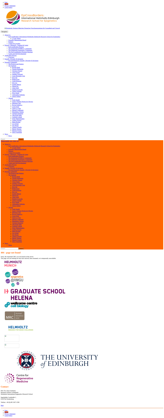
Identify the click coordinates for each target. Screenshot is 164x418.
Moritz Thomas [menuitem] (16, 129)
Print (6, 2)
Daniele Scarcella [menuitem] (17, 89)
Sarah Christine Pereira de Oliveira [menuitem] (22, 101)
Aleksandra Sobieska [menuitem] (18, 95)
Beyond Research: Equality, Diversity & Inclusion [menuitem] (23, 60)
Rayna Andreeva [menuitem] (17, 105)
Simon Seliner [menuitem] (16, 96)
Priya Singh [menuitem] (15, 93)
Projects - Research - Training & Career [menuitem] (16, 45)
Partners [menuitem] (10, 42)
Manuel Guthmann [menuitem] (17, 110)
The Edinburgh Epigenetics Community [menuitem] (20, 50)
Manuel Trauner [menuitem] (17, 130)
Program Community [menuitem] (11, 62)
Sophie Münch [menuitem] (16, 84)
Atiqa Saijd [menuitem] (15, 88)
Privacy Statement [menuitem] (10, 6)
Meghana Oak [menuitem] (16, 103)
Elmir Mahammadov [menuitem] (18, 119)
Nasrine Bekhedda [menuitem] (17, 69)
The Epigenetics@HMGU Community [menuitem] (20, 48)
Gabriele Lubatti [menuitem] (17, 117)
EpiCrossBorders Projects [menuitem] (16, 47)
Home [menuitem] (6, 4)
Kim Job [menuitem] (14, 78)
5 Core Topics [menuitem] (16, 38)
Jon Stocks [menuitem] (15, 125)
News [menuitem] (6, 134)
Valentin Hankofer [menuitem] (17, 113)
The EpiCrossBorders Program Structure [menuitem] (20, 52)
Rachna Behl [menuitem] (16, 67)
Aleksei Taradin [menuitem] (17, 127)
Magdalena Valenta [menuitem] (18, 112)
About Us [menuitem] (7, 35)
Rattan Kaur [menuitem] (15, 79)
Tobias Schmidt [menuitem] (16, 91)
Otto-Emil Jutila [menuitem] (17, 115)
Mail (2, 405)
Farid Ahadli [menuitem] (16, 100)
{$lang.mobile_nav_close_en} (10, 141)
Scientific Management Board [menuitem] (17, 40)
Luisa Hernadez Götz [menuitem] (18, 76)
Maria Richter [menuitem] (16, 122)
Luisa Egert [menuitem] (15, 107)
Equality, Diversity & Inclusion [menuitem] (14, 59)
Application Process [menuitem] (11, 55)
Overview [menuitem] (11, 57)
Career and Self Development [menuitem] (17, 54)
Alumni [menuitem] (10, 98)
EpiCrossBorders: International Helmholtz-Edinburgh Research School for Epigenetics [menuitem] (34, 36)
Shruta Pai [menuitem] (15, 86)
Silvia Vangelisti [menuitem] (17, 132)
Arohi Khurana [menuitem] (16, 81)
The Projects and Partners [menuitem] (16, 64)
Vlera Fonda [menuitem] (16, 72)
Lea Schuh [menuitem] (15, 124)
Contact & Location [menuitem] (14, 43)
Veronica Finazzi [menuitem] (17, 71)
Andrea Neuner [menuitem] (16, 120)
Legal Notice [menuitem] (8, 7)
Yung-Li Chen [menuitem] (16, 108)
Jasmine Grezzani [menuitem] (17, 74)
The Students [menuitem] (12, 66)
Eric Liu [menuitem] (14, 83)
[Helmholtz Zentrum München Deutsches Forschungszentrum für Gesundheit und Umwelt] (32, 28)
